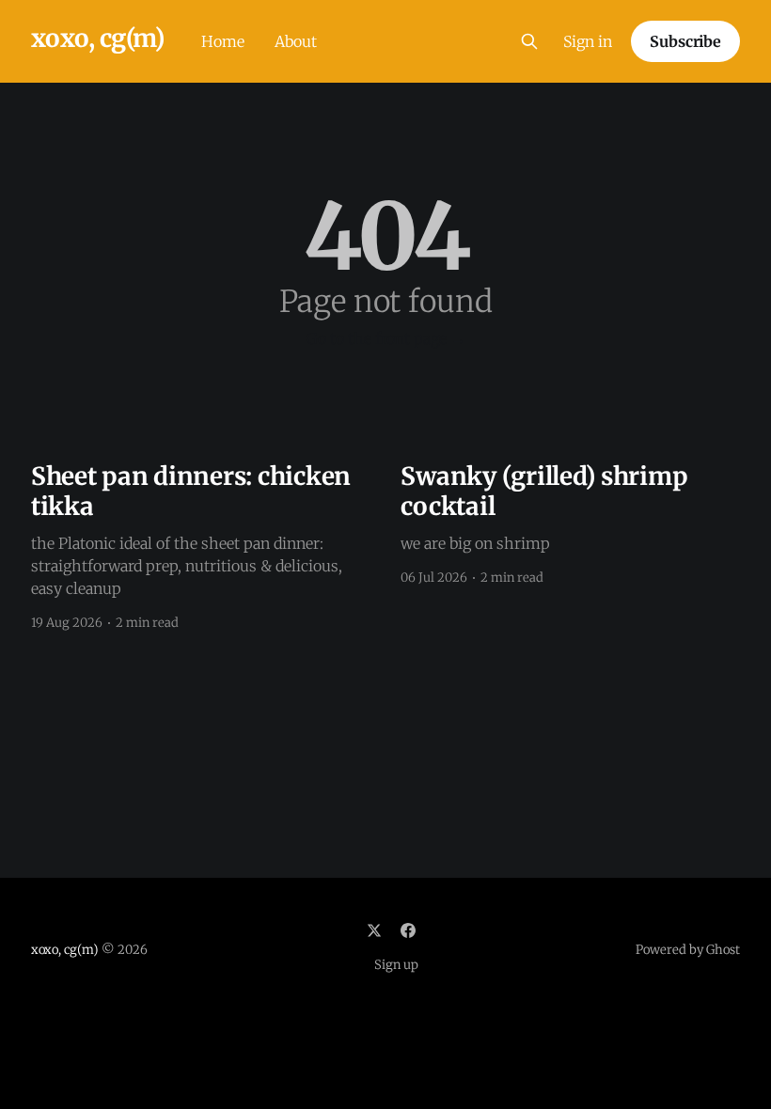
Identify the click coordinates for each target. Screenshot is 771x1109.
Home (222, 41)
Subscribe (685, 41)
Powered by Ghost (688, 950)
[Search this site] (529, 41)
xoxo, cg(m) (97, 39)
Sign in (587, 41)
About (296, 41)
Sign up (396, 965)
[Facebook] (408, 930)
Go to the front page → (386, 338)
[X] (374, 930)
